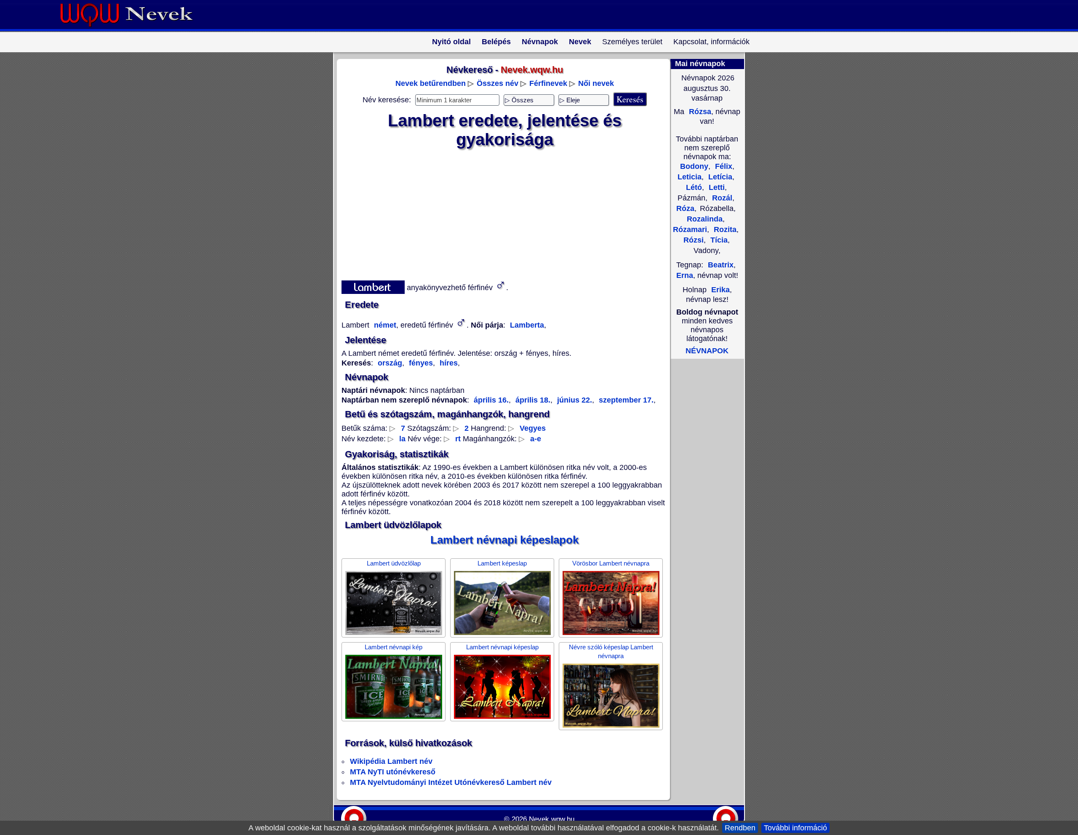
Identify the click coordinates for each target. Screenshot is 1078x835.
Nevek (580, 41)
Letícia (719, 177)
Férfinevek (548, 83)
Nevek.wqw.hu (551, 819)
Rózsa (699, 111)
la (402, 439)
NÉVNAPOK (707, 351)
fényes (420, 363)
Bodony (694, 166)
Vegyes (533, 428)
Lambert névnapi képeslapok (504, 540)
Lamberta (527, 325)
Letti (716, 187)
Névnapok (540, 41)
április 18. (531, 400)
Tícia (718, 240)
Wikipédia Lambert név (391, 761)
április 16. (491, 400)
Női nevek (596, 83)
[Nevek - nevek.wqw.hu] (132, 28)
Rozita (724, 229)
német (384, 325)
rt (458, 439)
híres (448, 363)
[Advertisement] (499, 213)
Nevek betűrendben (430, 83)
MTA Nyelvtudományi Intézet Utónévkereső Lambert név (451, 782)
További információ (795, 828)
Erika (720, 289)
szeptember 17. (625, 400)
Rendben (740, 828)
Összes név (497, 83)
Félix (722, 166)
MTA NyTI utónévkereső (392, 772)
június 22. (573, 400)
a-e (535, 439)
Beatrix (721, 265)
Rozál (721, 198)
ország (390, 363)
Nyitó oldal (451, 41)
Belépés (496, 41)
